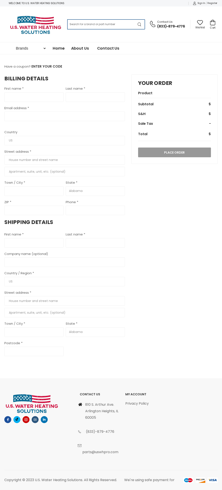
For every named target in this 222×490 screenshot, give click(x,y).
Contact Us (165, 22)
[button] (30, 48)
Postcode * (13, 343)
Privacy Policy (137, 403)
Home (58, 48)
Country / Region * (19, 273)
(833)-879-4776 (171, 26)
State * (71, 182)
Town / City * (14, 182)
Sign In (201, 3)
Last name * (75, 88)
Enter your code (46, 66)
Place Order (174, 152)
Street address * (17, 151)
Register (212, 3)
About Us (80, 48)
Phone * (72, 202)
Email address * (16, 108)
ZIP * (7, 202)
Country (10, 132)
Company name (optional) (26, 253)
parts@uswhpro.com (100, 451)
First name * (14, 88)
